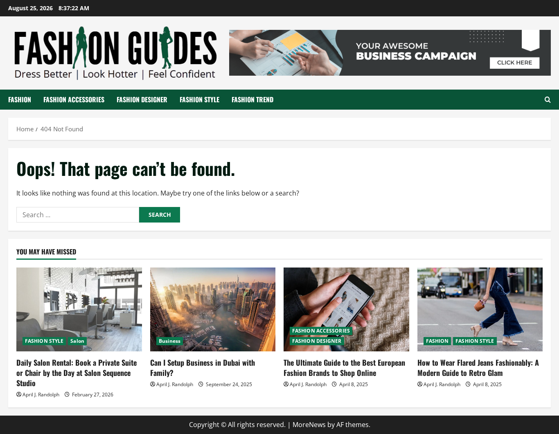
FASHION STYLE (199, 99)
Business (170, 340)
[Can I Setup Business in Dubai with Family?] (213, 309)
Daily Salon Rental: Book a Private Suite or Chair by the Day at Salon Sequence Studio (76, 372)
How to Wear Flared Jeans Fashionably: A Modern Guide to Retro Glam (478, 367)
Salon (77, 340)
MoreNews (309, 424)
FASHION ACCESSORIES (73, 99)
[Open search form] (548, 100)
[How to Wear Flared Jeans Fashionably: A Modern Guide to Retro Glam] (480, 309)
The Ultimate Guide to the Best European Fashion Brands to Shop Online (344, 367)
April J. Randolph (41, 394)
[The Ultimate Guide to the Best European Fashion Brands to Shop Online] (346, 309)
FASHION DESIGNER (142, 99)
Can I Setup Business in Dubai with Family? (202, 367)
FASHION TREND (252, 99)
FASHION (19, 99)
